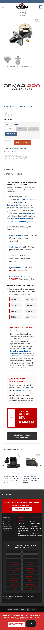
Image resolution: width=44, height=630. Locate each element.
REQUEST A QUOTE (22, 509)
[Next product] (5, 114)
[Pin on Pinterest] (21, 157)
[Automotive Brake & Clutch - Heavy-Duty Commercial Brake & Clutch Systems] (22, 6)
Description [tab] (8, 170)
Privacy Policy (7, 599)
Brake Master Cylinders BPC (22, 67)
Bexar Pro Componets (15, 152)
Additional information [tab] (13, 174)
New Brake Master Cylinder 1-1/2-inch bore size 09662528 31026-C (31, 478)
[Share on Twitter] (13, 157)
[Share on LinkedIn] (25, 157)
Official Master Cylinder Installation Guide (22, 436)
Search (11, 134)
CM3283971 (14, 279)
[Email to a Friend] (17, 157)
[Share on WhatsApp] (5, 157)
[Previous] (7, 35)
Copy (31, 623)
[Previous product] (10, 114)
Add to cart (22, 142)
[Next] (37, 35)
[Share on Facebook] (9, 157)
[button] (3, 7)
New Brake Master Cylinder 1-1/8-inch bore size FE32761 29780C (12, 478)
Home (6, 67)
